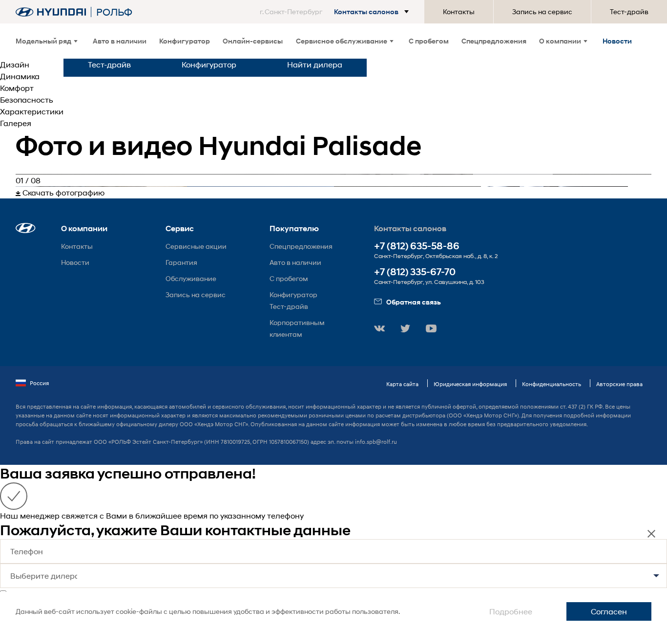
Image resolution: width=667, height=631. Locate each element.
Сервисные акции (196, 246)
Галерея (15, 123)
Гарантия (181, 262)
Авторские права (619, 384)
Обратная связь (413, 302)
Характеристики (31, 111)
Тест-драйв (629, 11)
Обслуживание (191, 278)
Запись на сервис (542, 11)
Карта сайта (402, 384)
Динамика (20, 76)
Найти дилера (314, 64)
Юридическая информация (470, 384)
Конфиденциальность (551, 384)
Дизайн (14, 64)
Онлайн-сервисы (253, 41)
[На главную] (51, 12)
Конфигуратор (184, 41)
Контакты (459, 11)
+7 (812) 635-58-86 (416, 246)
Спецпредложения (493, 41)
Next (659, 186)
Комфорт (17, 87)
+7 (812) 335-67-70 (415, 272)
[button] (336, 11)
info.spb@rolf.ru (376, 441)
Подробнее (510, 611)
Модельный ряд (43, 41)
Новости (617, 41)
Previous (8, 186)
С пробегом (429, 41)
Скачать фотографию (62, 192)
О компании (560, 41)
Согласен (609, 611)
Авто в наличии (119, 41)
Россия (39, 383)
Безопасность (26, 99)
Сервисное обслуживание (341, 41)
